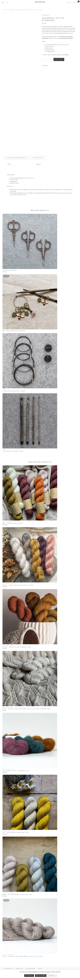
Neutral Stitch (45, 38)
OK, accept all (29, 975)
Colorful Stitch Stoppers (66, 36)
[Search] (6, 3)
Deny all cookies (40, 975)
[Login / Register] (74, 3)
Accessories (11, 9)
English (69, 2)
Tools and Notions (21, 9)
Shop (5, 9)
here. (67, 54)
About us (19, 968)
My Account (30, 968)
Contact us (8, 968)
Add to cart (59, 59)
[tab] (16, 157)
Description (37, 157)
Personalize (52, 975)
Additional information (16, 157)
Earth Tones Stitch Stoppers (66, 38)
